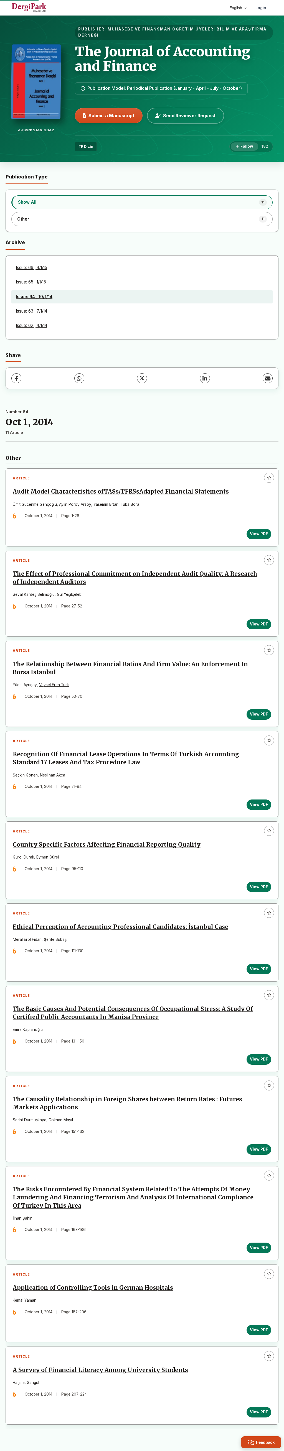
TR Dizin (85, 146)
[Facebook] (16, 378)
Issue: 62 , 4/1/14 (31, 325)
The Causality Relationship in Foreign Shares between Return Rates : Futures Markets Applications (127, 1103)
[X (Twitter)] (142, 378)
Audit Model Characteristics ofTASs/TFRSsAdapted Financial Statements (121, 491)
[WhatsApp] (79, 378)
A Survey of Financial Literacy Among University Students (100, 1370)
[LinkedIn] (205, 378)
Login (260, 7)
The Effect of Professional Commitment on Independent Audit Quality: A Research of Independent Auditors (135, 578)
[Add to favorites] (269, 478)
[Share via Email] (268, 378)
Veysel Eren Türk (54, 685)
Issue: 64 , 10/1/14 (34, 296)
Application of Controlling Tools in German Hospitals (93, 1287)
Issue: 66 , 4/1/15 (31, 267)
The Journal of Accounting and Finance (162, 59)
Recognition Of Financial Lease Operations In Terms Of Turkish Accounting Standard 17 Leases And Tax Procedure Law (126, 758)
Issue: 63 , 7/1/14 (31, 311)
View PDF (259, 534)
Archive (15, 242)
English (235, 8)
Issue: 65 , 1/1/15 (31, 282)
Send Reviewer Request (189, 115)
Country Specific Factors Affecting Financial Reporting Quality (107, 844)
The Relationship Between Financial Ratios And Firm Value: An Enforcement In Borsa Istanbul (130, 668)
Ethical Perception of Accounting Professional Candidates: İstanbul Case (120, 927)
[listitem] (142, 202)
